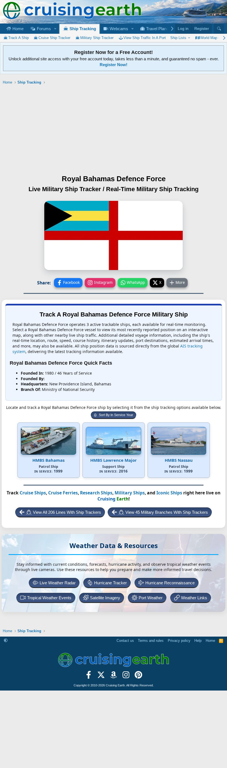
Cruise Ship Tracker (54, 38)
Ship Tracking (82, 28)
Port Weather (150, 597)
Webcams (118, 28)
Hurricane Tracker (110, 582)
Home (17, 28)
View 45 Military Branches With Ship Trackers (166, 512)
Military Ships (130, 493)
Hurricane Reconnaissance (170, 582)
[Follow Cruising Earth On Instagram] (126, 676)
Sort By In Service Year (116, 415)
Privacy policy (179, 641)
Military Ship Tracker (97, 38)
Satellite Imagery (105, 597)
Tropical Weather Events (49, 597)
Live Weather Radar (58, 582)
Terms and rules (151, 641)
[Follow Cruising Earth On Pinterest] (138, 676)
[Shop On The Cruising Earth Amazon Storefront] (113, 676)
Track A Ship (18, 38)
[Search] (219, 29)
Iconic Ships (169, 493)
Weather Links (194, 597)
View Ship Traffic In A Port (144, 38)
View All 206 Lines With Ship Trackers (67, 512)
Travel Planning (159, 28)
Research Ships (96, 493)
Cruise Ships (33, 493)
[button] (55, 29)
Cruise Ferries (63, 493)
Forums (43, 28)
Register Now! (113, 64)
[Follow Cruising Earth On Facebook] (88, 676)
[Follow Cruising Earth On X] (101, 676)
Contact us (125, 641)
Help (198, 641)
